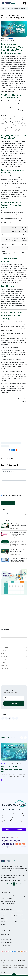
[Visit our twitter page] (6, 718)
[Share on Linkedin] (14, 450)
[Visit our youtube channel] (13, 718)
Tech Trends (4, 763)
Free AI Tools (4, 948)
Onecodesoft (18, 960)
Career (16, 921)
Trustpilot (3, 972)
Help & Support (5, 937)
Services (16, 915)
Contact (3, 924)
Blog (15, 913)
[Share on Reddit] (16, 450)
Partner (3, 921)
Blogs (8, 8)
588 (26, 780)
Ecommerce (4, 918)
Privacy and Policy (6, 945)
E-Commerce (10, 38)
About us (3, 913)
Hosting (3, 915)
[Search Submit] (25, 514)
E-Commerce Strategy (15, 443)
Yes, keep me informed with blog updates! (12, 495)
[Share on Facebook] (9, 450)
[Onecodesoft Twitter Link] (7, 884)
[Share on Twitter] (12, 450)
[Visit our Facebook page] (2, 718)
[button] (25, 737)
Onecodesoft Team (8, 779)
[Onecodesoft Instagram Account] (20, 884)
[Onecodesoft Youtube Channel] (16, 884)
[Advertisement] (14, 420)
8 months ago (20, 763)
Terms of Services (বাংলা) (7, 942)
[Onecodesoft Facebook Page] (3, 884)
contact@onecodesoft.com (8, 903)
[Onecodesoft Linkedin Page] (12, 884)
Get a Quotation (5, 934)
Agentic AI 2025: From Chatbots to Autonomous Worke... (11, 769)
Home (3, 8)
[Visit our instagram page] (9, 718)
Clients (16, 918)
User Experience (5, 446)
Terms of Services (6, 939)
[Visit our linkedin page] (16, 718)
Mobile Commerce (6, 443)
